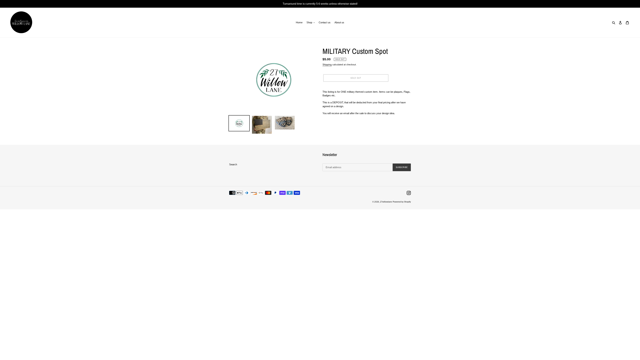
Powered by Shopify (402, 202)
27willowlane (386, 202)
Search (233, 164)
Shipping (327, 64)
